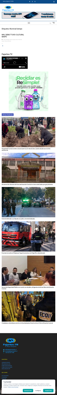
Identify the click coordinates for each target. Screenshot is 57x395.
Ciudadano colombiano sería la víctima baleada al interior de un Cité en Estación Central (27, 323)
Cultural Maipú (6, 39)
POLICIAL (4, 378)
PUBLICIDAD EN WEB (7, 367)
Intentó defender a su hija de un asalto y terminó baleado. (18, 219)
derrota (11, 39)
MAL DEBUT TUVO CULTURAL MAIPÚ (13, 35)
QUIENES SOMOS (6, 362)
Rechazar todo (28, 390)
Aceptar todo (48, 390)
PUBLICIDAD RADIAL (7, 365)
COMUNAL (4, 377)
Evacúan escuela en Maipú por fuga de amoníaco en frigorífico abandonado (23, 253)
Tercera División (8, 41)
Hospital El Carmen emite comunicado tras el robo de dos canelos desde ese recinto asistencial (26, 149)
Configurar (38, 390)
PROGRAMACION (6, 364)
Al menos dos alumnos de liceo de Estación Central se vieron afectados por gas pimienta (27, 184)
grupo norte (15, 39)
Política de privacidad (13, 387)
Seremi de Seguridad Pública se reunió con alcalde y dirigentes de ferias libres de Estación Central (28, 288)
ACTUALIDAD (5, 375)
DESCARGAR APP (6, 368)
